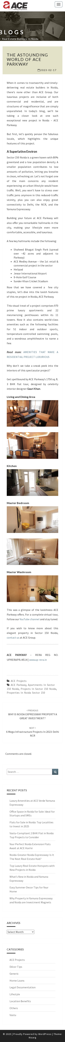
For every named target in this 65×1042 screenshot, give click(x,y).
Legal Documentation (23, 987)
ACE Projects (19, 681)
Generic (14, 973)
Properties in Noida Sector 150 (26, 692)
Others (14, 1008)
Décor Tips (16, 966)
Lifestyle (15, 994)
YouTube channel (30, 619)
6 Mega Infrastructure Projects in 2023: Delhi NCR (32, 731)
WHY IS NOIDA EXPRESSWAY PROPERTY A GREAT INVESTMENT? (32, 714)
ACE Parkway (18, 685)
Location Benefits (20, 1001)
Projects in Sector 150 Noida (38, 689)
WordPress (44, 1034)
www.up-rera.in (38, 659)
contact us (13, 637)
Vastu (13, 1015)
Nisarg (32, 1037)
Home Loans (17, 980)
